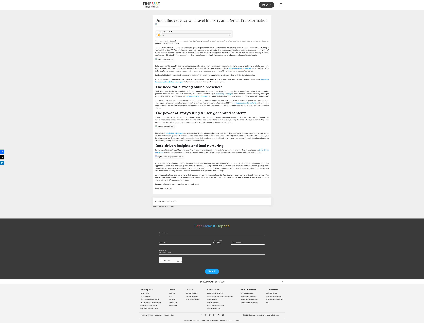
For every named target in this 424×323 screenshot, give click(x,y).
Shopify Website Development (150, 302)
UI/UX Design (144, 293)
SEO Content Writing (192, 299)
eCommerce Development (275, 299)
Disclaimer (158, 315)
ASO (170, 296)
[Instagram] (205, 315)
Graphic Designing (213, 302)
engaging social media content (243, 103)
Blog (151, 315)
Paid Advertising (248, 289)
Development (146, 289)
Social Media (213, 289)
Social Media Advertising (215, 305)
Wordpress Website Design (149, 299)
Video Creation (212, 299)
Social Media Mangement (215, 293)
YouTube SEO (173, 302)
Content (189, 289)
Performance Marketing (248, 296)
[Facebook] (201, 315)
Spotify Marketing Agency (249, 302)
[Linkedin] (214, 315)
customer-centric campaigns (197, 96)
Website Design (145, 296)
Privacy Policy (169, 315)
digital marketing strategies (240, 68)
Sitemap (144, 315)
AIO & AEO (172, 293)
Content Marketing (192, 296)
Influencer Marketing (214, 308)
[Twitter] (210, 315)
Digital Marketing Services (149, 308)
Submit (212, 271)
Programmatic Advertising (249, 299)
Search (172, 289)
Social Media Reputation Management (220, 296)
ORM (267, 303)
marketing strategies (224, 94)
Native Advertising (247, 293)
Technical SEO (173, 305)
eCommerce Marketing (273, 296)
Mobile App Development (148, 305)
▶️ (159, 35)
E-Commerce (272, 289)
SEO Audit (172, 299)
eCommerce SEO (271, 293)
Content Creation (191, 293)
